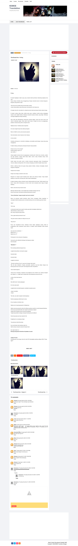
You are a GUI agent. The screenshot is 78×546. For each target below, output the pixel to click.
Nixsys (15, 438)
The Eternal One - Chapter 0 (19, 392)
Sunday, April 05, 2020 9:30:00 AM (27, 432)
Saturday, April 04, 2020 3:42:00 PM (24, 406)
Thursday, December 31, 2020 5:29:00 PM (27, 481)
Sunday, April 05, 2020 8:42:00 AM (23, 424)
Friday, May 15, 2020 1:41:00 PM (24, 462)
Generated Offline (17, 432)
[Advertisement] (39, 40)
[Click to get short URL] (12, 356)
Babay (15, 424)
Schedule (62, 542)
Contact (52, 542)
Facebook (27, 355)
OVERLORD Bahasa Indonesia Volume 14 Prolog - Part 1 (60, 70)
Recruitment (57, 542)
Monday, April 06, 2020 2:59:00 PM (24, 443)
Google (20, 355)
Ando (15, 450)
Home (12, 52)
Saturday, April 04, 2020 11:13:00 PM (24, 418)
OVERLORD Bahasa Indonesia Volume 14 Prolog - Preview (60, 75)
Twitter (33, 355)
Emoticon (14, 506)
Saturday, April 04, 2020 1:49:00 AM (25, 400)
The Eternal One (17, 52)
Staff (66, 542)
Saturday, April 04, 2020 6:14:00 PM (26, 413)
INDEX (27, 348)
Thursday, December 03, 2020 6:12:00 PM (32, 474)
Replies (16, 472)
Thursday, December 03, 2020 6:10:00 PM (27, 468)
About (49, 542)
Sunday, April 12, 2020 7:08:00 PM (24, 456)
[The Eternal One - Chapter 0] (17, 383)
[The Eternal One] (17, 370)
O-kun (15, 418)
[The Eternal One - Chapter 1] (29, 372)
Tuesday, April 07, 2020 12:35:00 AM (23, 450)
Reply (15, 403)
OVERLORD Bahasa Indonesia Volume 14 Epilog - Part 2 (61, 80)
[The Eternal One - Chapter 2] (41, 372)
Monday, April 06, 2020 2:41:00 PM (23, 438)
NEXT (31, 348)
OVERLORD (58, 64)
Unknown (16, 400)
